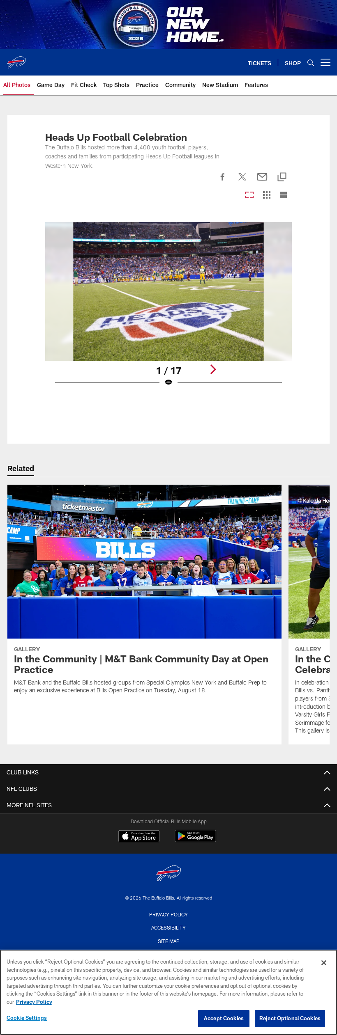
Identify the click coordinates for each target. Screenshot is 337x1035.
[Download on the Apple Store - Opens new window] (139, 837)
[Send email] (262, 181)
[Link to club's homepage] (16, 59)
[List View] (283, 195)
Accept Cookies (224, 1018)
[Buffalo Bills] (168, 874)
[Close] (324, 963)
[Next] (213, 369)
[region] (168, 992)
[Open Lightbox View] (168, 309)
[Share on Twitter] (242, 181)
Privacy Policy (168, 914)
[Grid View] (266, 195)
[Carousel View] (249, 195)
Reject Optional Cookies (290, 1018)
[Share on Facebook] (222, 181)
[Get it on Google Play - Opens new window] (195, 840)
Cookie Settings (27, 1017)
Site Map (169, 941)
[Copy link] (282, 177)
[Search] (310, 62)
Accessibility (168, 927)
